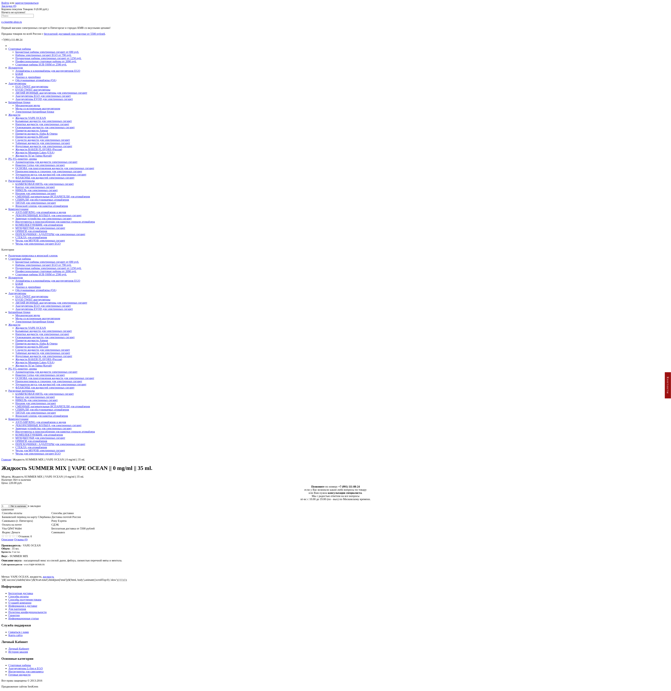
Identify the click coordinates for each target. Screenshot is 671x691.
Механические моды (27, 105)
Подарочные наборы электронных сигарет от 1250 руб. (48, 58)
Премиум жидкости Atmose (31, 130)
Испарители (15, 67)
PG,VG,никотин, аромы (22, 158)
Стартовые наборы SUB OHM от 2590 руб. (41, 64)
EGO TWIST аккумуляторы (31, 86)
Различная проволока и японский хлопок (33, 255)
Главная (6, 459)
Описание (7, 539)
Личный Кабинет (18, 648)
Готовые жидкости (19, 674)
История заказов (18, 651)
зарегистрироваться (26, 2)
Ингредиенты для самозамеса (26, 671)
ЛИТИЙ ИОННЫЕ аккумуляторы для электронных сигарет (51, 92)
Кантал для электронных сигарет (35, 187)
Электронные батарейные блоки (34, 111)
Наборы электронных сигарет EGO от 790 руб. (43, 55)
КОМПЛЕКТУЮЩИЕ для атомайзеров (39, 224)
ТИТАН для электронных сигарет (35, 202)
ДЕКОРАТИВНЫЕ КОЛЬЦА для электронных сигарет (48, 215)
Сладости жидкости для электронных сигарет (42, 139)
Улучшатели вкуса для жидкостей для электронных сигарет (50, 174)
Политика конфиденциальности (27, 612)
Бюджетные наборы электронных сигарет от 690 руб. (47, 51)
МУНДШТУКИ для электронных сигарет (40, 227)
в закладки (34, 505)
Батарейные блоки (19, 102)
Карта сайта (15, 635)
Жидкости (14, 114)
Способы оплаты (18, 596)
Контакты (667, 385)
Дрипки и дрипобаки (28, 77)
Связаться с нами (18, 632)
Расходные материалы (21, 180)
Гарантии (14, 615)
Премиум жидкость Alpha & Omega (36, 133)
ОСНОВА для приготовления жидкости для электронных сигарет (54, 168)
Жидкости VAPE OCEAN (30, 117)
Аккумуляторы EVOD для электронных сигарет (44, 99)
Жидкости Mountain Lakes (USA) (34, 152)
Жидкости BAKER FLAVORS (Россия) (38, 149)
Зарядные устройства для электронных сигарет (43, 218)
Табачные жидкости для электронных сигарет (42, 143)
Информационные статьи (23, 618)
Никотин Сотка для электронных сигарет (40, 165)
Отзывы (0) (21, 539)
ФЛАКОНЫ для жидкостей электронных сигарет (44, 177)
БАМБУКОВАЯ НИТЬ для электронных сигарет (44, 183)
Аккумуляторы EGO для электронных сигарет (43, 95)
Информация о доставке (22, 605)
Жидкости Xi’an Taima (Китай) (33, 155)
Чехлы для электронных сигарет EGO (38, 243)
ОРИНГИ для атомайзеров (31, 231)
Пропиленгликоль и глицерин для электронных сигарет (48, 171)
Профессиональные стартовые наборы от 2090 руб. (46, 61)
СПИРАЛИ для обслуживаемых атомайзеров (42, 199)
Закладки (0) (8, 6)
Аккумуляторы (17, 83)
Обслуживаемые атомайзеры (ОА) (35, 80)
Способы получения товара (24, 599)
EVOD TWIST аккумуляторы (32, 89)
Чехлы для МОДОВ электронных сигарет (40, 240)
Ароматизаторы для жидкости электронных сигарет (46, 161)
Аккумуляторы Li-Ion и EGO (25, 668)
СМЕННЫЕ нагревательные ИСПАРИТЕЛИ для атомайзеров (52, 196)
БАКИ (19, 73)
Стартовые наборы (19, 48)
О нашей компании (19, 602)
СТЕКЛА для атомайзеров (31, 237)
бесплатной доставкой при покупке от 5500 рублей (74, 33)
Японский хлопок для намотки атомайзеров (41, 205)
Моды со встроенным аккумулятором (37, 108)
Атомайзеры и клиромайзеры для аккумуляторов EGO (47, 70)
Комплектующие (18, 209)
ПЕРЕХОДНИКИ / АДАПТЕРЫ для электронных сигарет (50, 234)
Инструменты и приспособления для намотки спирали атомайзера (55, 221)
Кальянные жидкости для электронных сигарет (43, 121)
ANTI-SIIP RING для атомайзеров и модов (40, 212)
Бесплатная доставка (20, 593)
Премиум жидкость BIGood (31, 136)
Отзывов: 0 (25, 536)
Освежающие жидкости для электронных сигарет (45, 127)
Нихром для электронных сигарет (35, 193)
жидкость (48, 576)
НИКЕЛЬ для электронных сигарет (36, 190)
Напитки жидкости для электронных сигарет (42, 124)
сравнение (7, 509)
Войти (5, 2)
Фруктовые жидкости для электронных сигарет (43, 146)
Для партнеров (17, 609)
